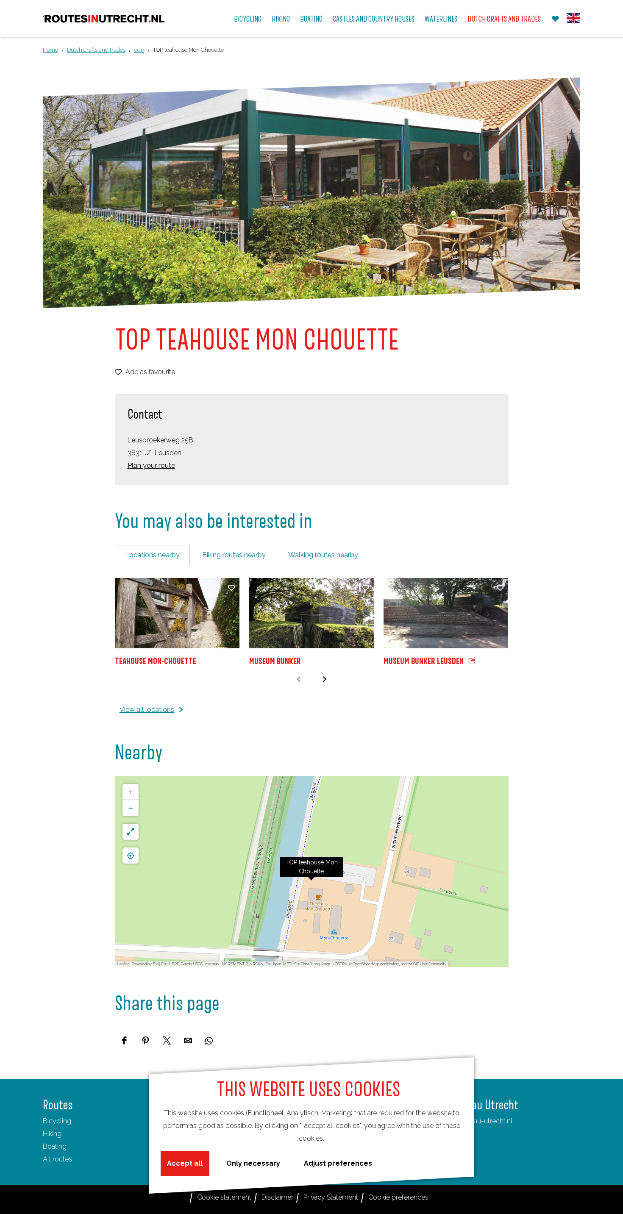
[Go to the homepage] (104, 18)
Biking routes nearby (234, 555)
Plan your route (151, 465)
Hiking (52, 1134)
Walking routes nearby (323, 555)
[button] (311, 872)
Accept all (185, 1163)
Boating (55, 1146)
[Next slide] (324, 679)
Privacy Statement (330, 1197)
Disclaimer (277, 1197)
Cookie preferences (398, 1197)
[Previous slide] (298, 679)
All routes (57, 1159)
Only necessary (253, 1163)
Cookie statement (224, 1197)
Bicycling (57, 1121)
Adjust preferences (338, 1163)
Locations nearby (152, 555)
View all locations (147, 710)
